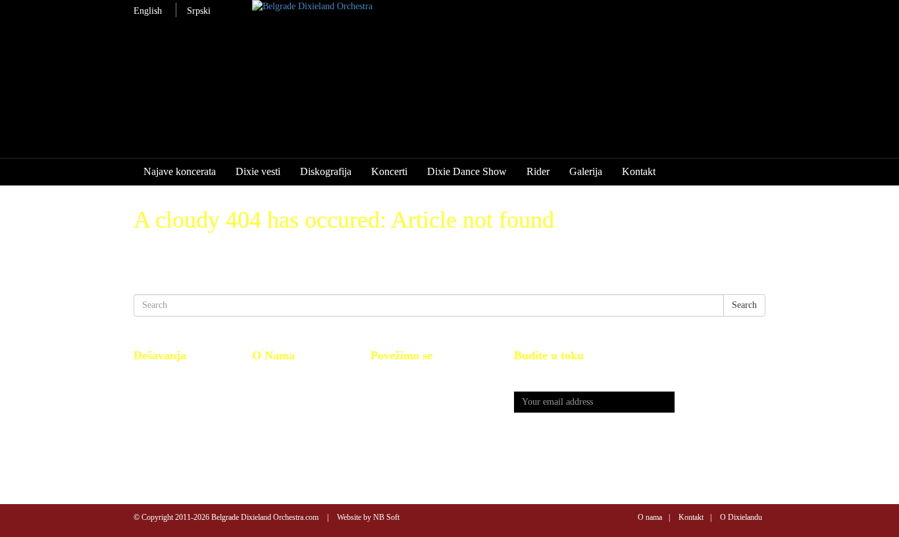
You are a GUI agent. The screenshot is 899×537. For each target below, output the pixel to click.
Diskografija (325, 171)
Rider (538, 171)
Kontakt (638, 171)
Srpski (199, 11)
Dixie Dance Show (467, 171)
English (148, 11)
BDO (261, 376)
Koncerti (389, 171)
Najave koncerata (179, 171)
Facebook (388, 376)
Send (720, 402)
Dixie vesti (258, 171)
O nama (650, 517)
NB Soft (386, 517)
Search (744, 305)
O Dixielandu (741, 517)
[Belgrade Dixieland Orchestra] (486, 6)
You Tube (389, 391)
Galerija (585, 171)
